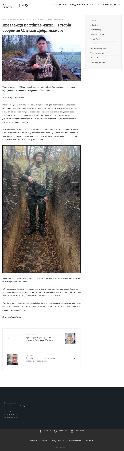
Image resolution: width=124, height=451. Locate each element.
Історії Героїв (93, 5)
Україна (93, 20)
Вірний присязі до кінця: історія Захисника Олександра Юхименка (40, 337)
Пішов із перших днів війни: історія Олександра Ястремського (40, 358)
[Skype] (26, 5)
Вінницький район (97, 34)
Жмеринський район (55, 19)
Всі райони (94, 25)
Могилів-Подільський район (101, 58)
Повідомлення (77, 5)
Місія (65, 5)
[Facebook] (19, 5)
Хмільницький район (98, 62)
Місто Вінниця (95, 30)
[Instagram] (22, 5)
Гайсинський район (97, 44)
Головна (57, 5)
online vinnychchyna (14, 19)
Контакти (107, 5)
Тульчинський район (97, 53)
